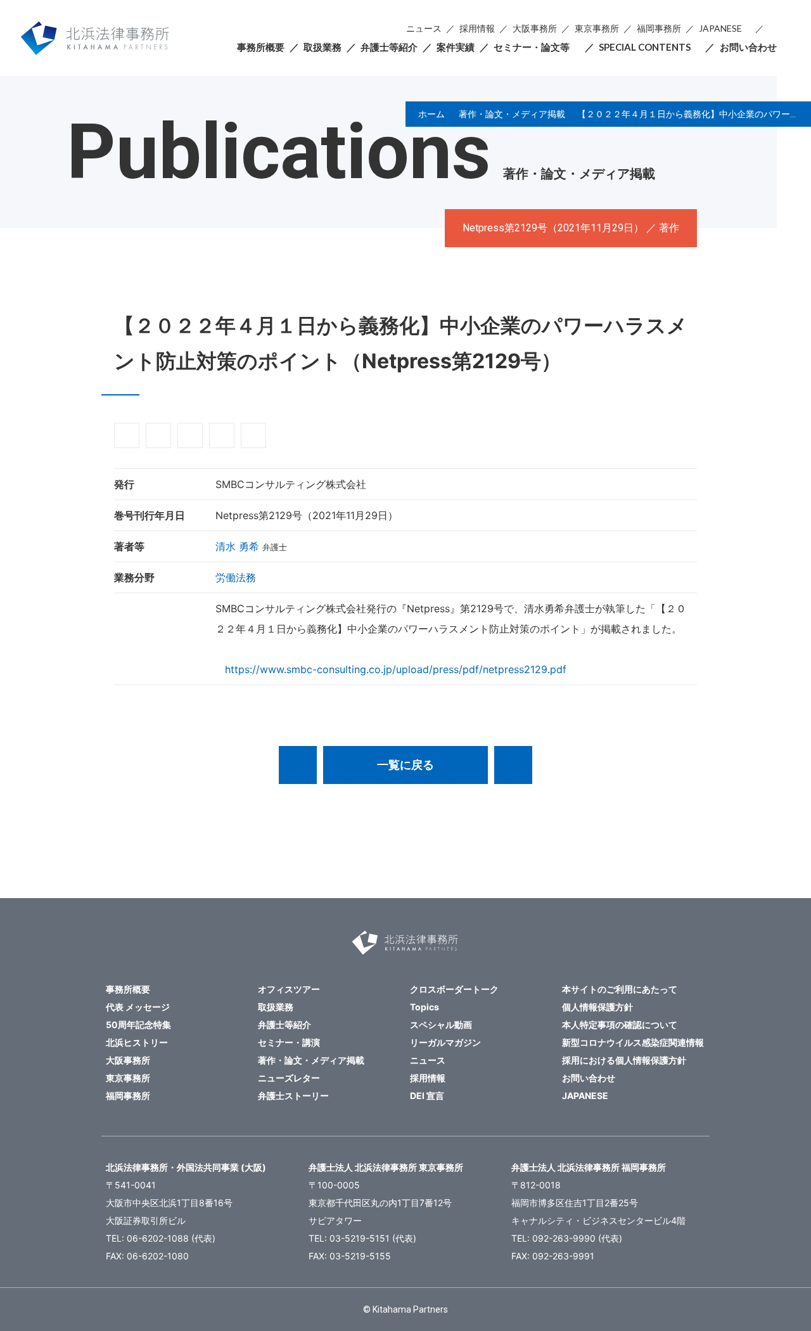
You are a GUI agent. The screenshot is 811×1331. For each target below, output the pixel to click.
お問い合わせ (748, 47)
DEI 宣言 (427, 1095)
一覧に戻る (405, 764)
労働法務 (235, 577)
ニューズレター (289, 1077)
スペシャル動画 (441, 1024)
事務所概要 (260, 47)
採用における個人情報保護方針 (624, 1060)
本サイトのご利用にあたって (619, 989)
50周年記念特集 (138, 1024)
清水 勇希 (237, 546)
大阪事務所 (535, 28)
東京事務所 (597, 28)
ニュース (424, 28)
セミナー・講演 (289, 1042)
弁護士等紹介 (389, 47)
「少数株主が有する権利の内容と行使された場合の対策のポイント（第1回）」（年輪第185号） (513, 765)
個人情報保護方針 (597, 1006)
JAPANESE (720, 28)
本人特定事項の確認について (619, 1024)
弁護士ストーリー (293, 1095)
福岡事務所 (659, 28)
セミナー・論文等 (532, 47)
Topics (424, 1006)
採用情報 (477, 28)
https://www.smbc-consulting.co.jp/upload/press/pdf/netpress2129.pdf (395, 669)
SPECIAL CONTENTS (645, 47)
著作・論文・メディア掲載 (512, 114)
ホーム (431, 114)
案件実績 (456, 47)
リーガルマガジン (445, 1042)
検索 (772, 29)
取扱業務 (322, 47)
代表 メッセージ (138, 1006)
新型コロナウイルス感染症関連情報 (633, 1042)
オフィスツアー (289, 989)
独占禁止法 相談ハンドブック (298, 765)
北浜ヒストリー (137, 1042)
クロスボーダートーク (454, 989)
